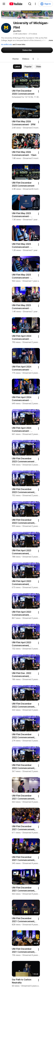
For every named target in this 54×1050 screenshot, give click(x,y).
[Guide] (4, 3)
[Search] (29, 3)
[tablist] (27, 59)
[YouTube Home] (15, 4)
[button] (38, 59)
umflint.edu (7, 45)
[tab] (15, 59)
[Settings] (35, 3)
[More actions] (38, 91)
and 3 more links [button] (19, 45)
